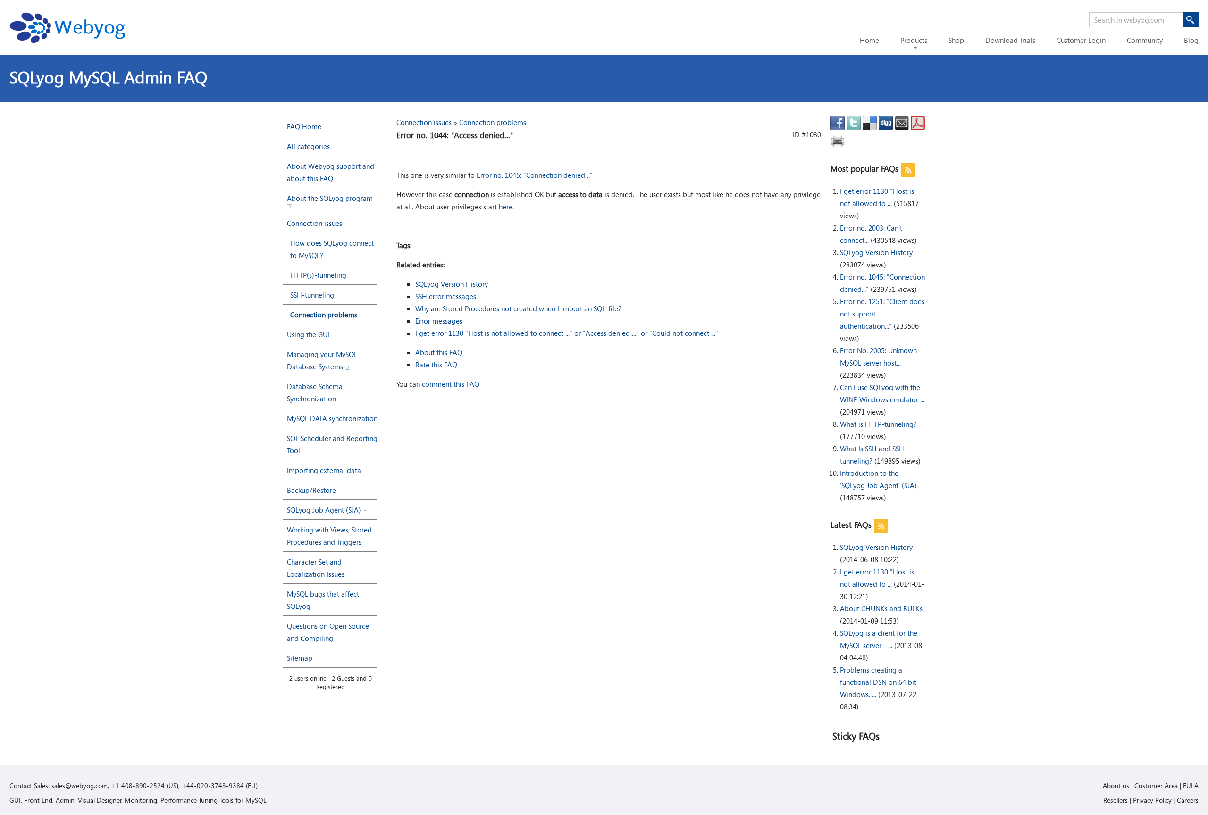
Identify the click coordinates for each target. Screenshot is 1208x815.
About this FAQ (438, 352)
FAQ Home (304, 126)
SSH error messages (445, 296)
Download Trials (1010, 40)
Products (913, 40)
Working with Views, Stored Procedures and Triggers (329, 536)
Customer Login (1081, 40)
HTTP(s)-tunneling (318, 275)
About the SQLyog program (330, 198)
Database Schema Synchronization (315, 392)
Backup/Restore (311, 490)
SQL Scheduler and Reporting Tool (332, 444)
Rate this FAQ (436, 364)
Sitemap (299, 658)
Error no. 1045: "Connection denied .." (535, 175)
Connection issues (314, 223)
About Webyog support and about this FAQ (330, 172)
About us (1116, 785)
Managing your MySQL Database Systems (322, 360)
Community (1145, 40)
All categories (308, 146)
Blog (1191, 40)
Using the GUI (308, 334)
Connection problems (323, 314)
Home (869, 40)
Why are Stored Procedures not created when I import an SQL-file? (518, 308)
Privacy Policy (1152, 800)
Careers (1188, 800)
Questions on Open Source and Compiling (328, 632)
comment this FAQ (450, 384)
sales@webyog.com (79, 785)
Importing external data (324, 470)
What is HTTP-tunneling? (878, 424)
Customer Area (1156, 785)
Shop (956, 40)
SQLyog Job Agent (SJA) (325, 510)
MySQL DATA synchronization (332, 418)
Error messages (438, 320)
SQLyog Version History (876, 252)
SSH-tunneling (312, 294)
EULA (1191, 785)
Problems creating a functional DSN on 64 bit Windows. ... (878, 682)
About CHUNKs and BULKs (881, 608)
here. (506, 206)
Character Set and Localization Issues (315, 568)
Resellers (1115, 800)
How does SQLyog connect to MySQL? (332, 249)
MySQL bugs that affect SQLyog (323, 600)
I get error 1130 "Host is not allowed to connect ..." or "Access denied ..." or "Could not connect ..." (566, 333)
